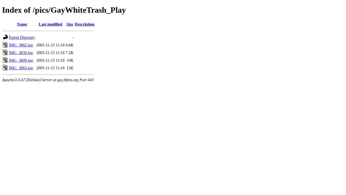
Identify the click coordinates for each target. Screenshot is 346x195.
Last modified (50, 24)
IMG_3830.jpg (21, 53)
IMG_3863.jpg (21, 68)
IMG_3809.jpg (21, 60)
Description (84, 24)
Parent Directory (22, 37)
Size (69, 24)
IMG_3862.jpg (21, 45)
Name (22, 24)
